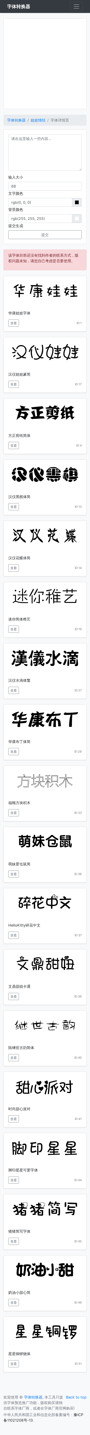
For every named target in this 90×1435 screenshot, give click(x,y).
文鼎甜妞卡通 (19, 986)
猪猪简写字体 (19, 1231)
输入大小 (15, 177)
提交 (45, 234)
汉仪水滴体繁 (19, 680)
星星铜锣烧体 (19, 1353)
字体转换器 (16, 120)
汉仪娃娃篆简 (19, 374)
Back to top (76, 1397)
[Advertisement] (45, 64)
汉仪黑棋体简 (19, 496)
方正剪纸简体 (19, 435)
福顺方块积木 (19, 802)
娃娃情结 (38, 120)
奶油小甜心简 (19, 1292)
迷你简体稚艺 (19, 619)
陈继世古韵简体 (21, 1047)
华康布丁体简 (19, 741)
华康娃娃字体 (19, 313)
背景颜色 (15, 209)
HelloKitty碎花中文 (24, 925)
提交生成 (15, 225)
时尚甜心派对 (19, 1109)
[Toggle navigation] (76, 6)
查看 (13, 323)
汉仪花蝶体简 (19, 558)
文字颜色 (15, 193)
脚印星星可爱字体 (23, 1170)
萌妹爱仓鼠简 (19, 864)
